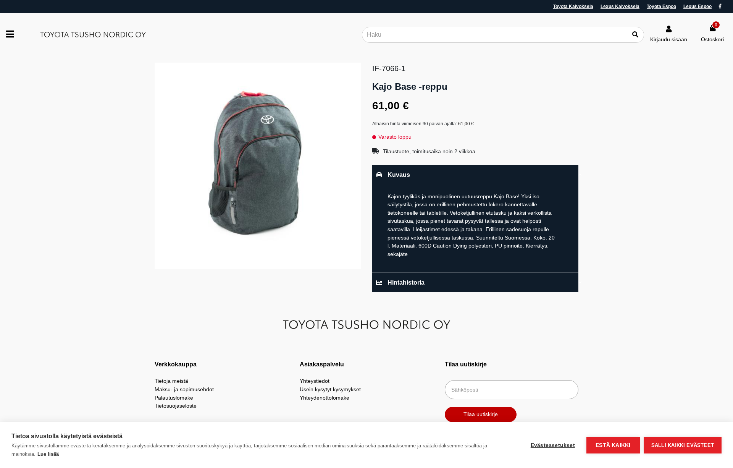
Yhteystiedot (314, 381)
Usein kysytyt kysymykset (330, 389)
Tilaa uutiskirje (480, 414)
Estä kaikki (613, 445)
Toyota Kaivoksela (573, 6)
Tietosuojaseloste (176, 406)
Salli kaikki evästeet (682, 445)
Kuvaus (398, 175)
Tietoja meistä (171, 381)
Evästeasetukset (553, 445)
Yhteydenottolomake (324, 398)
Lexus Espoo (697, 6)
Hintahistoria (406, 282)
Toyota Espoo (661, 6)
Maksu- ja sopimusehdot (184, 389)
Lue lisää (48, 454)
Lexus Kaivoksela (620, 6)
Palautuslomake (174, 398)
